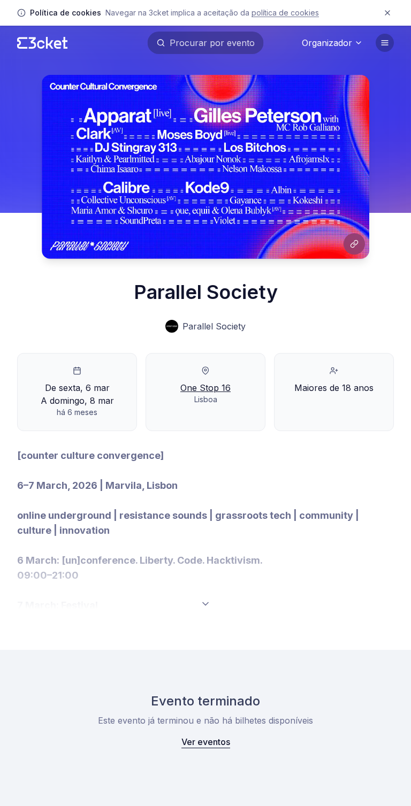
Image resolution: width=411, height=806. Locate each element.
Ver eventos (205, 741)
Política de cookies (285, 12)
